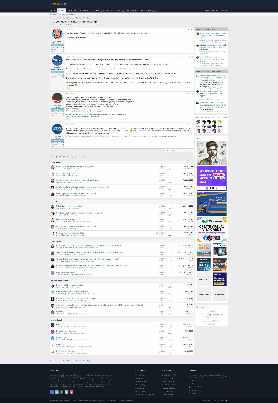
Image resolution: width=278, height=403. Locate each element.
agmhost (190, 293)
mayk (58, 326)
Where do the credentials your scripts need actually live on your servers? (87, 259)
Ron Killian (190, 195)
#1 (192, 29)
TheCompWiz (60, 248)
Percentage (59, 189)
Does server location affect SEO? (70, 233)
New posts (53, 14)
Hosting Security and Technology (81, 222)
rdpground (190, 333)
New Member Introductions (83, 274)
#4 (192, 124)
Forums (61, 10)
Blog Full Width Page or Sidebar (69, 285)
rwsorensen (55, 25)
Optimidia (190, 221)
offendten (59, 274)
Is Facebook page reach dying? (69, 206)
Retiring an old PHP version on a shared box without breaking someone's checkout (91, 265)
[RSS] (226, 400)
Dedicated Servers (141, 381)
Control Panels (140, 391)
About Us (194, 380)
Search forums (63, 14)
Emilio (58, 235)
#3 (192, 93)
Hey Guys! (60, 344)
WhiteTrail (190, 300)
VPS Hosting (81, 254)
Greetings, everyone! (65, 272)
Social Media (75, 175)
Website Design (78, 169)
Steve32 (58, 268)
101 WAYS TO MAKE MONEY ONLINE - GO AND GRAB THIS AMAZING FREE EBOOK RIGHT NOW (96, 114)
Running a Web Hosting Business (88, 248)
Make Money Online (78, 182)
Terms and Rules (207, 400)
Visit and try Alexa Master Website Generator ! (80, 136)
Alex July (57, 105)
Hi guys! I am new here (66, 331)
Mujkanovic (59, 254)
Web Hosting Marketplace (102, 10)
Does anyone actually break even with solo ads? (76, 193)
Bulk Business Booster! (169, 136)
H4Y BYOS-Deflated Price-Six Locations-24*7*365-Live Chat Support (210, 93)
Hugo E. (58, 287)
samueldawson (188, 169)
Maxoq (58, 261)
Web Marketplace (167, 395)
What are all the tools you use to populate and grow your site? (82, 187)
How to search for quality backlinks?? (72, 291)
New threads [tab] (210, 29)
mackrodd (190, 208)
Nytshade (190, 235)
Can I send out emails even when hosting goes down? (79, 213)
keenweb (190, 287)
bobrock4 (59, 175)
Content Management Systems (78, 300)
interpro (58, 353)
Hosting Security (140, 388)
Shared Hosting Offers (169, 375)
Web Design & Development (144, 395)
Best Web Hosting (147, 10)
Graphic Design (82, 307)
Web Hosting (74, 215)
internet (75, 25)
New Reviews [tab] (216, 71)
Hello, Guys (61, 337)
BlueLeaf (190, 339)
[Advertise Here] (204, 279)
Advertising (120, 10)
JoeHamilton (60, 196)
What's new (71, 10)
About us (216, 400)
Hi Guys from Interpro (65, 351)
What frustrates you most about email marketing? (77, 180)
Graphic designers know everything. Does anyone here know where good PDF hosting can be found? (99, 305)
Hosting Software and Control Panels (86, 268)
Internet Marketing (79, 196)
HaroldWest (189, 326)
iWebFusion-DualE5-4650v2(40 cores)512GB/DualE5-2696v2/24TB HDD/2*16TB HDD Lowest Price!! (212, 105)
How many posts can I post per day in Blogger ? (76, 298)
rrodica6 (57, 136)
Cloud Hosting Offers (169, 385)
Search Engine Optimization (81, 189)
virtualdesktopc (60, 346)
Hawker (57, 67)
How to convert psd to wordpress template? (74, 166)
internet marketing (84, 25)
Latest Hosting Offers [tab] (203, 71)
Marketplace (195, 393)
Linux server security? (65, 219)
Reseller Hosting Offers (169, 378)
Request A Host (132, 10)
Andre (58, 300)
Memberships (84, 10)
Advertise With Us (197, 387)
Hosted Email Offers (168, 388)
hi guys (59, 324)
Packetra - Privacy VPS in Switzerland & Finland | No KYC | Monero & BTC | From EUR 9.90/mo (213, 77)
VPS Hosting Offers (168, 381)
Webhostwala (60, 294)
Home (53, 10)
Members (72, 14)
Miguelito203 (189, 189)
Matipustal (59, 340)
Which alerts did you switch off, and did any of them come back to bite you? (88, 245)
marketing (95, 25)
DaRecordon (189, 313)
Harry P (58, 215)
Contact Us (195, 390)
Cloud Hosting (140, 385)
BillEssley (59, 222)
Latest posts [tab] (200, 29)
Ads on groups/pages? (65, 173)
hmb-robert (189, 228)
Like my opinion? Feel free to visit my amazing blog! (83, 116)
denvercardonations (62, 307)
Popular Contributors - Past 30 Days (211, 117)
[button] (77, 10)
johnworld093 (60, 314)
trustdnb (58, 208)
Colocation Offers (167, 391)
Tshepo (58, 228)
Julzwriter (59, 182)
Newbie (59, 311)
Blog (192, 384)
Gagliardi (59, 333)
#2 (192, 56)
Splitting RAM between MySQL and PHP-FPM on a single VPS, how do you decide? (90, 252)
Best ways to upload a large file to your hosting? (76, 226)
